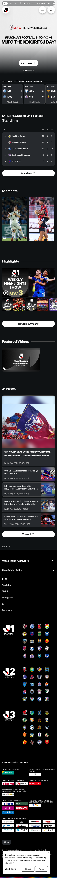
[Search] (51, 10)
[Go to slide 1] (24, 71)
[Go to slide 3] (33, 71)
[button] (42, 10)
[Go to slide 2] (28, 70)
